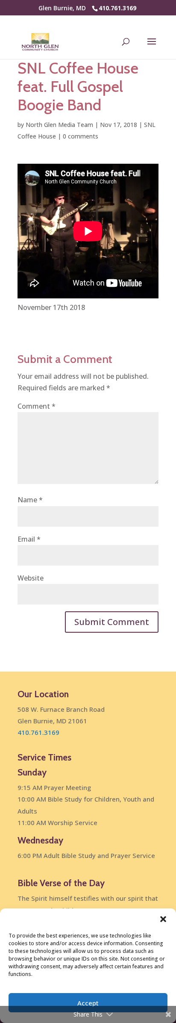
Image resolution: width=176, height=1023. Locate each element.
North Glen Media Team (59, 125)
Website (31, 578)
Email (29, 539)
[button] (163, 919)
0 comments (80, 136)
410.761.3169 (117, 8)
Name (30, 499)
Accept (88, 1003)
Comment (37, 406)
